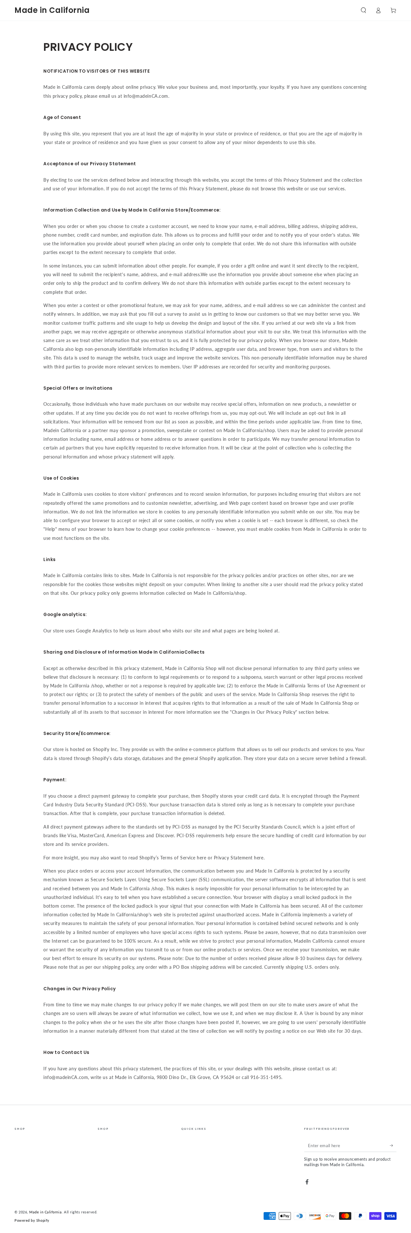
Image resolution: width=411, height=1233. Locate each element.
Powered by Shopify (31, 1220)
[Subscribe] (393, 1145)
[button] (363, 10)
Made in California (45, 1212)
